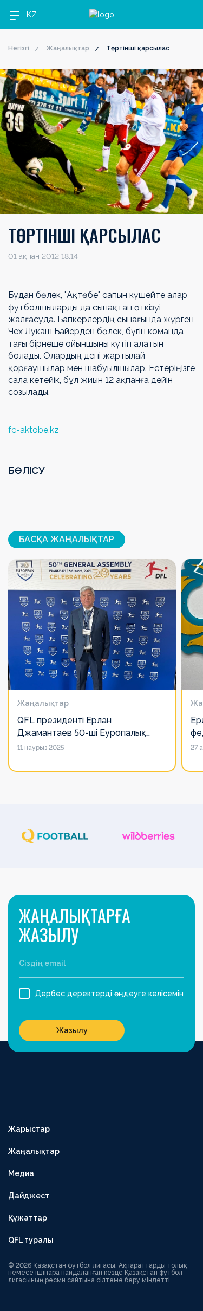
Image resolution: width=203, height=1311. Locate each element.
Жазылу (72, 1030)
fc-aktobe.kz (33, 430)
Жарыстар (29, 1129)
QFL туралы (31, 1240)
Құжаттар (27, 1217)
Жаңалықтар (67, 48)
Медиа (21, 1173)
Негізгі (18, 48)
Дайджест (28, 1195)
